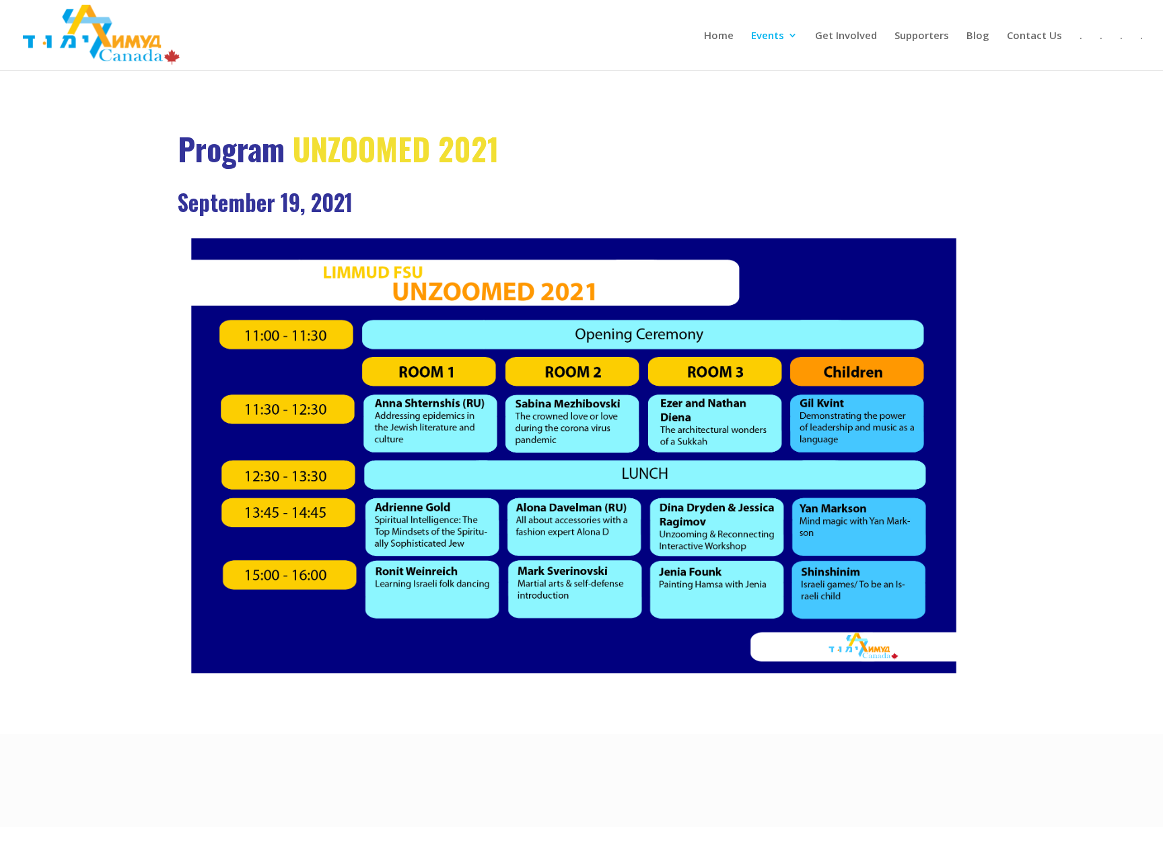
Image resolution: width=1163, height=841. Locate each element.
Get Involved (846, 36)
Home (719, 36)
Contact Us (1034, 36)
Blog (977, 36)
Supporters (921, 36)
